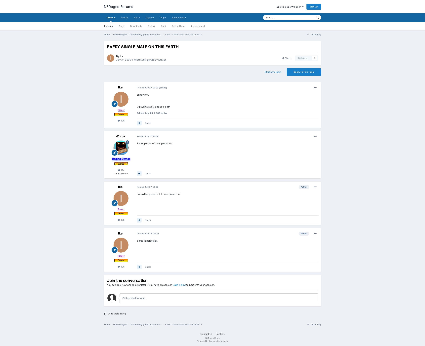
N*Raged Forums (118, 6)
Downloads (136, 26)
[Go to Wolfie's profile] (121, 147)
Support (150, 17)
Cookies (220, 334)
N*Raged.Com (212, 338)
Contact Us (206, 334)
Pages (163, 17)
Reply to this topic (304, 72)
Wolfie (120, 136)
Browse (111, 17)
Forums (108, 26)
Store (137, 17)
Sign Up (314, 6)
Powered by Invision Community (212, 341)
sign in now (179, 284)
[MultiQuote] (139, 123)
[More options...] (315, 88)
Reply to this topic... (136, 298)
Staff (163, 26)
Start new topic (273, 72)
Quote (148, 123)
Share (287, 58)
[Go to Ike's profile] (110, 58)
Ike (121, 56)
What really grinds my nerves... (151, 59)
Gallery (151, 26)
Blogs (121, 26)
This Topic (304, 17)
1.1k (122, 170)
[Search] (317, 17)
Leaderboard (198, 26)
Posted (147, 87)
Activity (124, 17)
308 (122, 120)
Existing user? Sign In (289, 6)
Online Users (178, 26)
